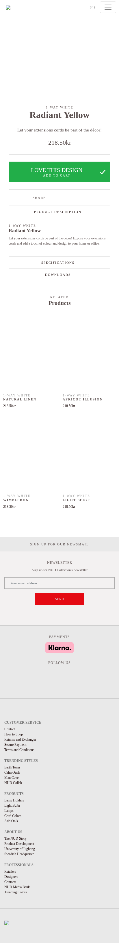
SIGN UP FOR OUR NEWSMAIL (59, 544)
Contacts (10, 882)
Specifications (58, 262)
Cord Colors (12, 816)
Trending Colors (15, 892)
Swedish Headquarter (19, 854)
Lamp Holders (14, 800)
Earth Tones (12, 767)
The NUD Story (15, 838)
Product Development (19, 844)
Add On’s (11, 821)
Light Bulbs (12, 805)
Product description (57, 212)
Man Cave (11, 778)
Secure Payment (15, 745)
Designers (11, 877)
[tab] (59, 212)
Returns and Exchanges (20, 739)
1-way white (59, 107)
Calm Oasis (12, 772)
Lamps (9, 811)
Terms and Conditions (19, 750)
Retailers (10, 872)
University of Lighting (19, 849)
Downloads (58, 274)
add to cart (56, 175)
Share (39, 198)
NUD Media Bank (17, 887)
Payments (59, 637)
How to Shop (13, 734)
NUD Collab (13, 783)
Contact (9, 729)
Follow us (59, 663)
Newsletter (59, 563)
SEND (59, 599)
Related (59, 297)
